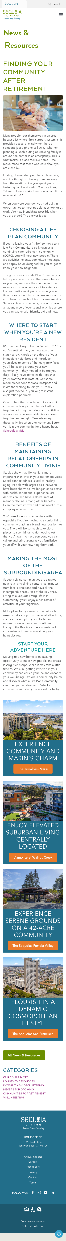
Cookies (33, 1177)
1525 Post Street (33, 1142)
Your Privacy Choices (33, 1221)
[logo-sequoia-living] (12, 10)
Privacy (33, 1172)
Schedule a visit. (14, 431)
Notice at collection (33, 1226)
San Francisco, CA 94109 (33, 1146)
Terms (32, 1183)
